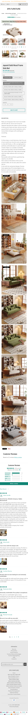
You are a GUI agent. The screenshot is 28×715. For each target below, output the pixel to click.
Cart (23, 4)
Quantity (5, 102)
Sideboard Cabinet (14, 692)
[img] (3, 493)
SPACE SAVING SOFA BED (14, 681)
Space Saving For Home (13, 676)
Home (3, 13)
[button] (11, 17)
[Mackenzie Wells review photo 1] (3, 605)
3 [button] (14, 637)
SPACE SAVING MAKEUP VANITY (14, 684)
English (17, 714)
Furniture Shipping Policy (14, 655)
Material (5, 80)
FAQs (14, 657)
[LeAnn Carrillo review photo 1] (3, 532)
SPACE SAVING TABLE (14, 679)
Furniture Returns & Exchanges (14, 654)
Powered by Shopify (14, 706)
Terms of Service (14, 652)
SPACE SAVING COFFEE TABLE (14, 682)
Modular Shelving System (14, 691)
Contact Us (14, 659)
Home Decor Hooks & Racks (14, 694)
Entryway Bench (14, 689)
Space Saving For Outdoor (14, 687)
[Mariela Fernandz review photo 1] (3, 629)
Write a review (18, 457)
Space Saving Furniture (13, 678)
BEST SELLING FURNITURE (14, 674)
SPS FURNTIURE (13, 9)
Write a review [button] (14, 483)
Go (25, 664)
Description (4, 118)
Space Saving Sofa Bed (10, 13)
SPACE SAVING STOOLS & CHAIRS (14, 686)
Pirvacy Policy (14, 650)
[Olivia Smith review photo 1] (3, 561)
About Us (14, 649)
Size (4, 75)
